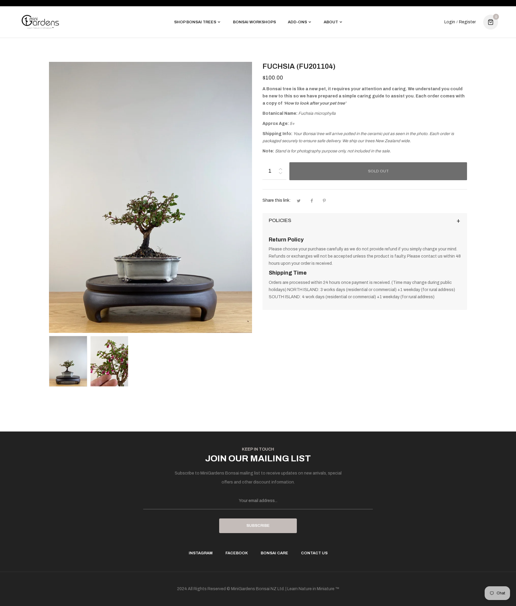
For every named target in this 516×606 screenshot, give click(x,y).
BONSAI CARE (274, 553)
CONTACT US (314, 553)
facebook (236, 553)
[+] (280, 168)
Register (467, 22)
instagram (201, 553)
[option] (68, 361)
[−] (280, 174)
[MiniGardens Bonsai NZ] (40, 22)
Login (449, 22)
